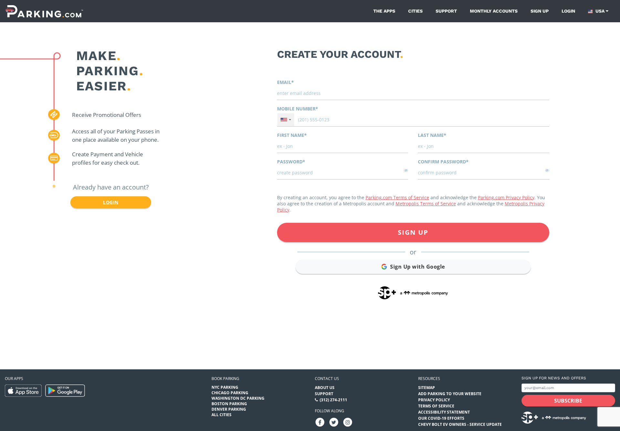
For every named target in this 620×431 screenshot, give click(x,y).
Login (568, 11)
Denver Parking (229, 409)
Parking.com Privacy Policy (506, 197)
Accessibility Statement (444, 412)
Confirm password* (443, 162)
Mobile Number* (297, 109)
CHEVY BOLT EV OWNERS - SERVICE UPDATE (460, 424)
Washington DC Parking (238, 398)
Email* (285, 82)
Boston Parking (229, 403)
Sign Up (413, 232)
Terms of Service (436, 406)
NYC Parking (225, 387)
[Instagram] (348, 422)
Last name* (432, 135)
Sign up (540, 11)
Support (446, 11)
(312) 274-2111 (333, 400)
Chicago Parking (230, 392)
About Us (325, 387)
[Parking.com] (44, 11)
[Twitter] (334, 422)
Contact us (327, 378)
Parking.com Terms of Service (397, 197)
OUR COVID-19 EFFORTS (441, 418)
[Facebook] (320, 422)
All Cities (222, 414)
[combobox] (285, 119)
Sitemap (426, 387)
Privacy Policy (434, 400)
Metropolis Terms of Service (426, 203)
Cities (415, 11)
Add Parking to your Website (449, 393)
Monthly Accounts (494, 11)
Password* (291, 162)
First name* (292, 135)
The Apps (384, 11)
